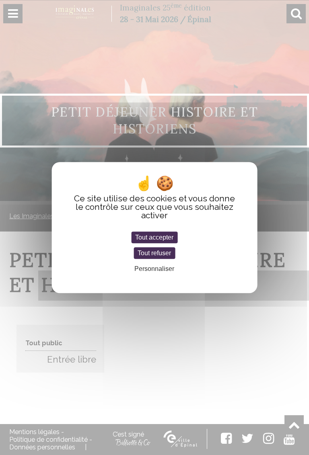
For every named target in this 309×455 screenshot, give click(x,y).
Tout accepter (154, 237)
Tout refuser (154, 253)
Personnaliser (154, 269)
